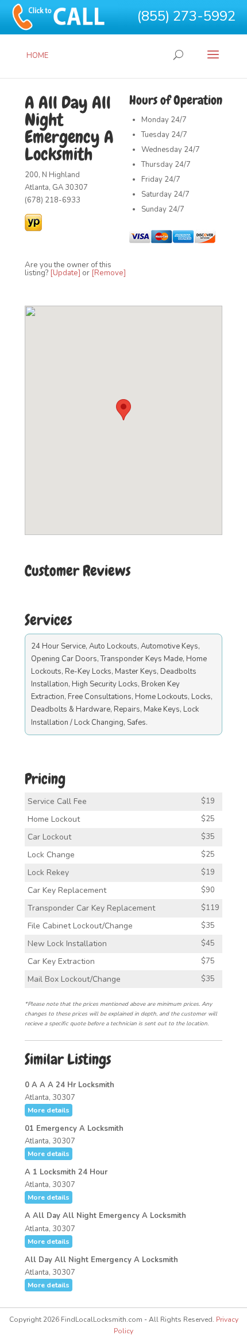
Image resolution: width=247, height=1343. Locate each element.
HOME (37, 55)
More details (49, 1110)
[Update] (65, 273)
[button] (123, 410)
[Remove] (108, 273)
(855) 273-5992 (186, 16)
